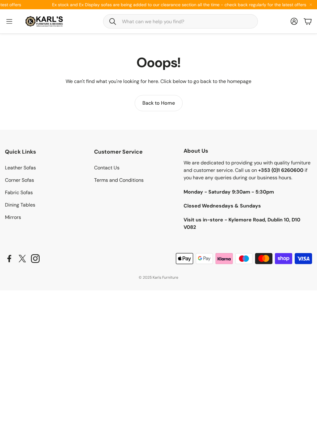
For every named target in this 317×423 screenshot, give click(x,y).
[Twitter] (22, 258)
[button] (180, 21)
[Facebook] (9, 258)
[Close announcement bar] (310, 4)
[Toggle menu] (9, 21)
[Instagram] (35, 258)
